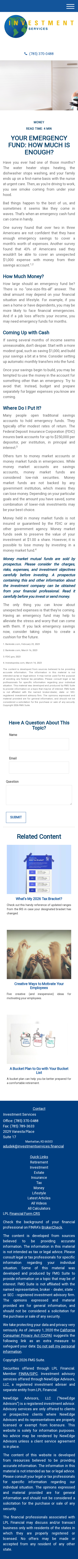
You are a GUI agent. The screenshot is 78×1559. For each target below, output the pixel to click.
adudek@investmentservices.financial (33, 1146)
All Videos (39, 1203)
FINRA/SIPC (28, 1374)
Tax (39, 1183)
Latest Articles (39, 1198)
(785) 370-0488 (41, 54)
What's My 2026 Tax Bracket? (39, 899)
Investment (39, 1167)
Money (39, 1188)
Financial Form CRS (25, 1213)
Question (12, 781)
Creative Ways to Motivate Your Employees (39, 986)
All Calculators (39, 1208)
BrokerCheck (52, 1227)
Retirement (39, 1162)
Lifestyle (39, 1193)
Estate (39, 1172)
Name (13, 735)
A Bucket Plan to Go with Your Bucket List (39, 1070)
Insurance (39, 1177)
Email (13, 758)
